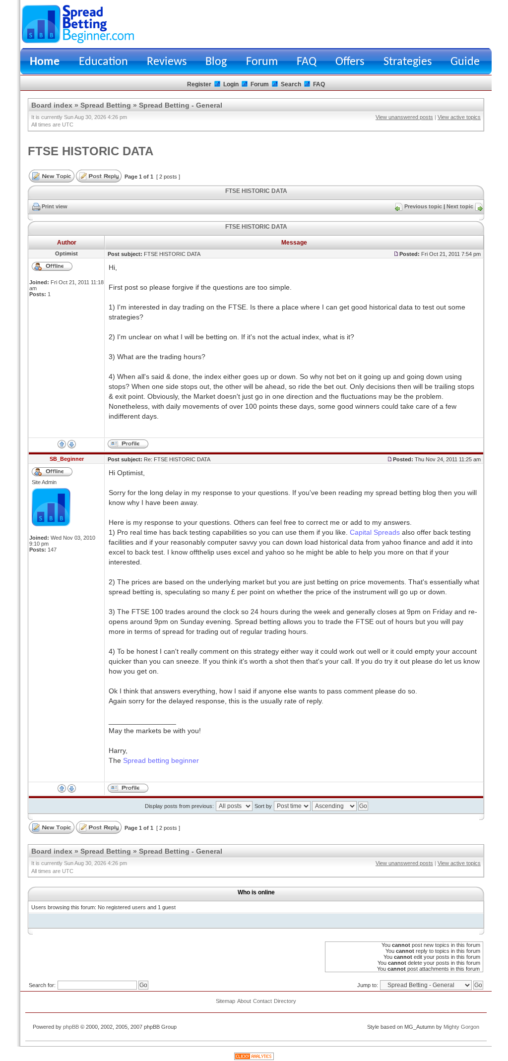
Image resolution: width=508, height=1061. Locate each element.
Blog (216, 62)
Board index (51, 105)
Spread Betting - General (180, 105)
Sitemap (225, 1001)
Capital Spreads (375, 532)
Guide (465, 62)
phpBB (71, 1027)
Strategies (407, 62)
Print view (54, 206)
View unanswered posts (404, 117)
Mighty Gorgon (461, 1027)
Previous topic (423, 206)
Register (199, 84)
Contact (262, 1001)
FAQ (307, 62)
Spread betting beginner (161, 760)
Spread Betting (105, 105)
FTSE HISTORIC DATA (90, 151)
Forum (262, 62)
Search (291, 84)
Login (231, 84)
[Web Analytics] (254, 1058)
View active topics (459, 117)
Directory (285, 1001)
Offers (349, 62)
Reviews (167, 62)
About (244, 1001)
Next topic (459, 206)
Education (103, 62)
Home (45, 62)
